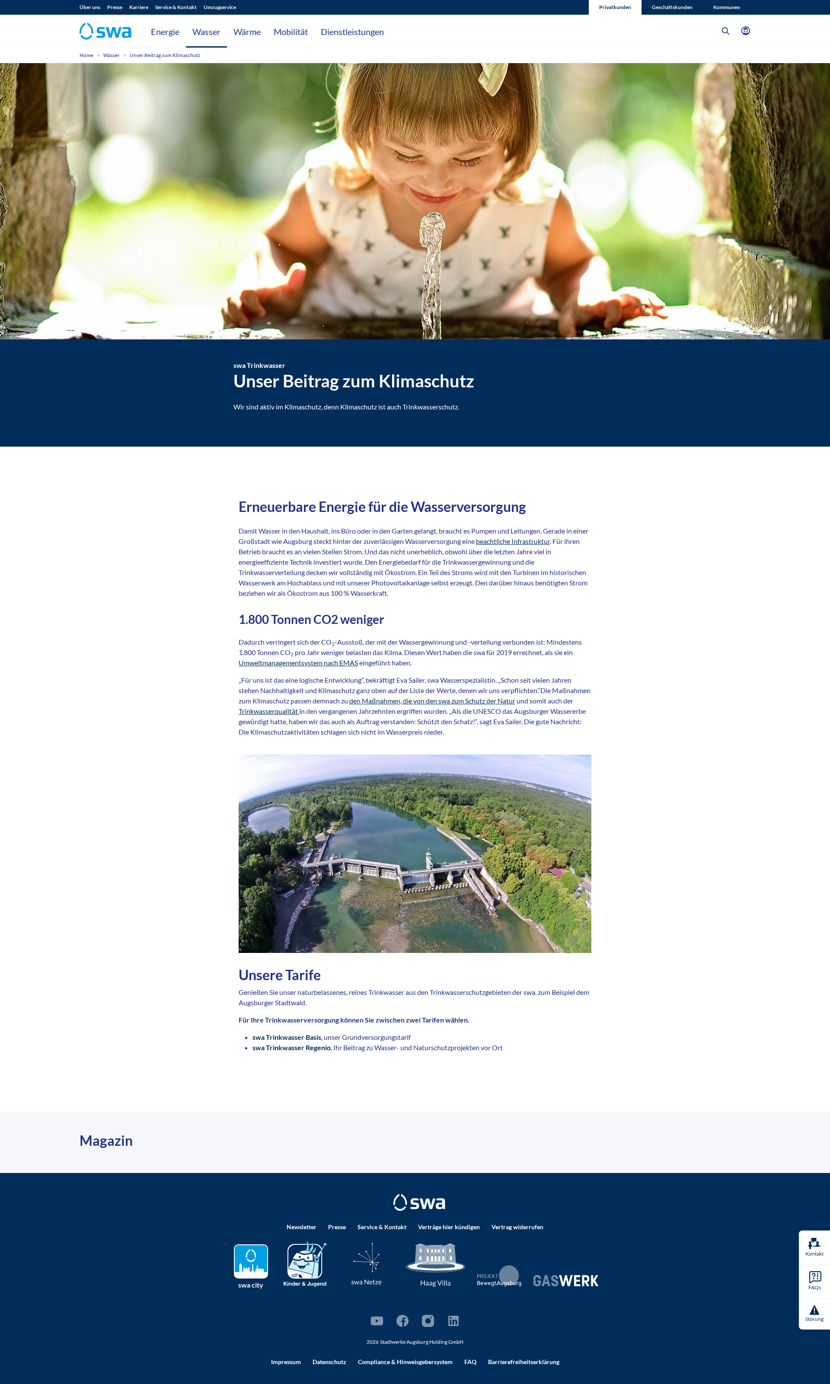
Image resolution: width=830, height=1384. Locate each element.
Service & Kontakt (176, 7)
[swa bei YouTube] (377, 1321)
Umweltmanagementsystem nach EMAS (298, 662)
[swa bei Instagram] (428, 1321)
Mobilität (291, 31)
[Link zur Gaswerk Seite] (566, 1280)
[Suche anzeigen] (726, 31)
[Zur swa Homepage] (419, 1202)
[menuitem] (93, 7)
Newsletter (301, 1227)
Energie (165, 31)
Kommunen (726, 7)
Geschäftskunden (672, 7)
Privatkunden (615, 7)
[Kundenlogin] (745, 31)
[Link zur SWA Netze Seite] (366, 1263)
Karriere (138, 7)
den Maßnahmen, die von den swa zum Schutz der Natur (432, 701)
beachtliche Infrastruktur (513, 541)
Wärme (247, 31)
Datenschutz (329, 1361)
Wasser (206, 31)
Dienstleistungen (352, 31)
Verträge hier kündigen (449, 1227)
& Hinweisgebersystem (405, 1361)
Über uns (90, 7)
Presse (114, 7)
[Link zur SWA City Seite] (251, 1261)
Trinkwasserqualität (269, 711)
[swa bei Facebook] (402, 1321)
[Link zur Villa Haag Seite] (435, 1264)
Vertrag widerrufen (517, 1227)
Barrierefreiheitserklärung (523, 1361)
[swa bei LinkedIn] (453, 1321)
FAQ (470, 1361)
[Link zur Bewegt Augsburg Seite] (499, 1276)
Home (87, 55)
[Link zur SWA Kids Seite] (305, 1263)
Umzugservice (220, 7)
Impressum (286, 1361)
